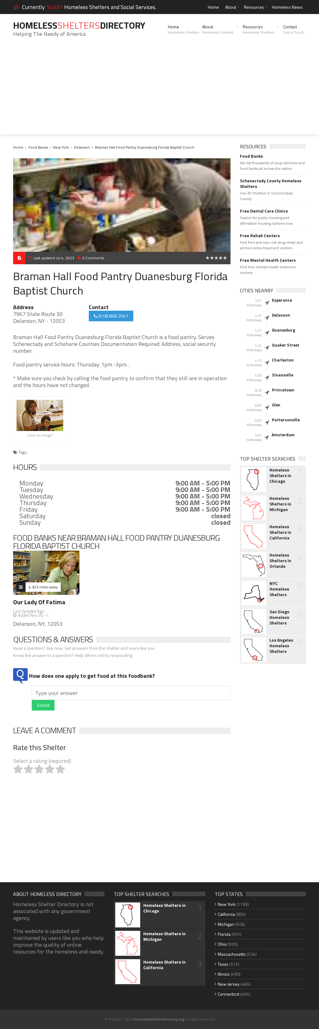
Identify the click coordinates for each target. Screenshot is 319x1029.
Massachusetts (232, 954)
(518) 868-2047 (112, 316)
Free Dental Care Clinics (264, 211)
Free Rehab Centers (260, 235)
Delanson (82, 147)
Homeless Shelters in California (280, 532)
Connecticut (228, 994)
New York (61, 147)
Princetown (283, 390)
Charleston (283, 360)
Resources (254, 7)
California (226, 914)
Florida (224, 934)
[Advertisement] (159, 91)
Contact (293, 29)
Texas (223, 964)
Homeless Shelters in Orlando (280, 560)
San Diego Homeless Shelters (279, 617)
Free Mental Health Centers (268, 260)
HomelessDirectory (79, 25)
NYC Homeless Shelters (279, 589)
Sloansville (282, 375)
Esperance (282, 300)
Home (213, 7)
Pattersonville (286, 420)
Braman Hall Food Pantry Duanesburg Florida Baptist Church (144, 147)
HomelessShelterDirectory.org (159, 1019)
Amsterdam (283, 435)
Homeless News (287, 7)
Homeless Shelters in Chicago (280, 475)
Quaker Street (285, 345)
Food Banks (38, 147)
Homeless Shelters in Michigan (280, 503)
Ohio (222, 944)
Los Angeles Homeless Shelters (281, 645)
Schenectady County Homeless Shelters (270, 183)
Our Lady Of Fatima (39, 602)
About (230, 7)
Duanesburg (283, 330)
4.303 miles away (43, 587)
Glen (276, 405)
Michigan (226, 924)
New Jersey (229, 984)
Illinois (224, 974)
